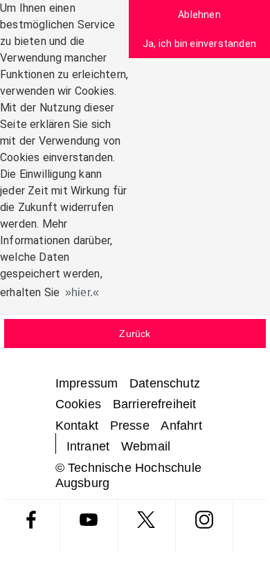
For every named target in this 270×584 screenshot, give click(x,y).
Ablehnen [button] (199, 14)
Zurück (134, 333)
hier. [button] (82, 292)
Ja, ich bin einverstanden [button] (199, 43)
